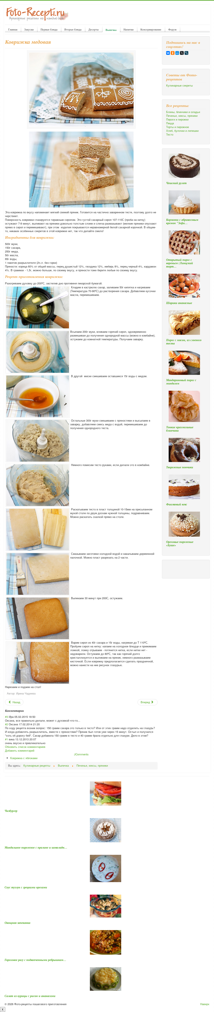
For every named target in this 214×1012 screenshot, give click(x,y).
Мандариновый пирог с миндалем (181, 381)
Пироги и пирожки (177, 119)
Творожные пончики (179, 467)
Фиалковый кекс (176, 504)
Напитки (129, 29)
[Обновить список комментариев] (25, 711)
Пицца (170, 123)
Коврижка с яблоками (23, 758)
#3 (6, 717)
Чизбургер (11, 811)
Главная (12, 29)
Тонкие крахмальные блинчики (179, 429)
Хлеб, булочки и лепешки (182, 131)
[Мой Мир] (177, 53)
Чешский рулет (176, 183)
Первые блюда (49, 29)
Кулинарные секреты (179, 85)
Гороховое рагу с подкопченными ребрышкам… (35, 960)
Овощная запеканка (17, 923)
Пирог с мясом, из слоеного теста (183, 341)
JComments (81, 754)
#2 (6, 724)
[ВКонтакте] (168, 53)
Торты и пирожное (177, 127)
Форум (172, 29)
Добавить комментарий (19, 750)
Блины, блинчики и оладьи (183, 112)
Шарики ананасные (179, 303)
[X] (182, 53)
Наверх (204, 1004)
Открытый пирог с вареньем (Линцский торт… (179, 263)
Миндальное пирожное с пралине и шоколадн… (36, 847)
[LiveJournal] (186, 53)
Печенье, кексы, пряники (181, 116)
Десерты (93, 29)
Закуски (29, 29)
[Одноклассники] (173, 53)
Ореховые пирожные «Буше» (179, 543)
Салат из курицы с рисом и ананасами (30, 996)
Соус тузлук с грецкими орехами (26, 887)
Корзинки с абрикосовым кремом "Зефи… (182, 221)
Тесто (169, 134)
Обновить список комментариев (25, 747)
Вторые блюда (73, 29)
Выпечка (111, 30)
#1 (6, 739)
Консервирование (150, 29)
